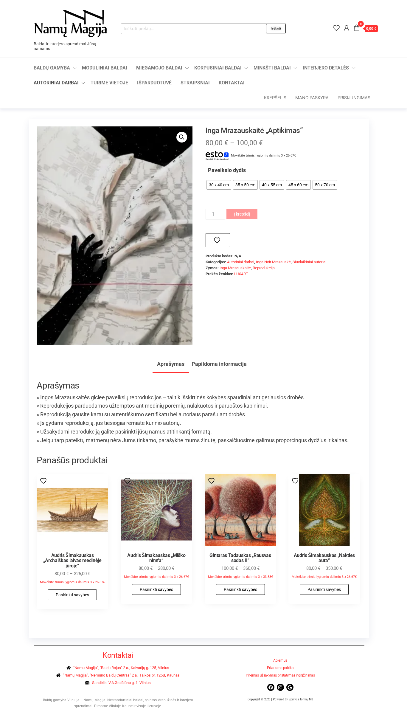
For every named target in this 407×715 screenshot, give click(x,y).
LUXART (241, 274)
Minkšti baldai (272, 68)
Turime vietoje (109, 83)
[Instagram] (280, 687)
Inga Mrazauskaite (235, 268)
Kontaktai (232, 83)
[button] (181, 137)
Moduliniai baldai (104, 68)
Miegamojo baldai (159, 68)
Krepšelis (275, 97)
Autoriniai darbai (56, 83)
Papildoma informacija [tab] (219, 364)
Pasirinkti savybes (72, 594)
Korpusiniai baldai (218, 68)
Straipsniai (195, 83)
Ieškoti (276, 28)
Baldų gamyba (52, 68)
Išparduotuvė (154, 83)
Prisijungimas (354, 97)
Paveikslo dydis (227, 170)
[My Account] (346, 28)
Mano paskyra (312, 97)
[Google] (289, 687)
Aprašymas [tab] (170, 364)
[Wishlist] (336, 28)
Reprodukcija (264, 268)
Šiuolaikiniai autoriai (309, 262)
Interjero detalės (326, 68)
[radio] (219, 184)
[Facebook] (270, 687)
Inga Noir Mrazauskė (273, 262)
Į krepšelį (242, 214)
